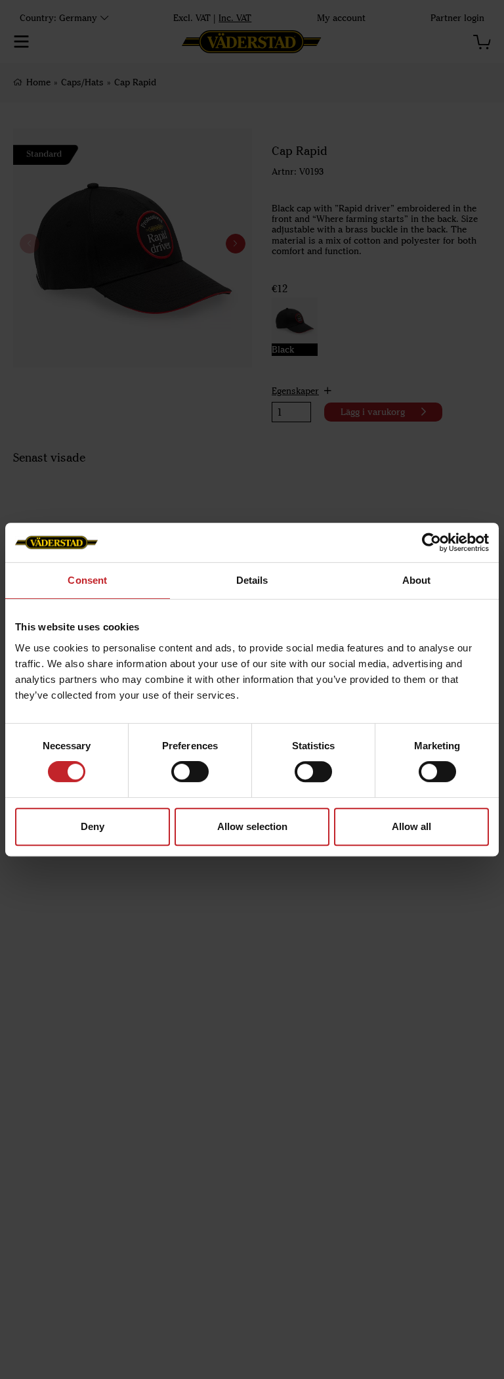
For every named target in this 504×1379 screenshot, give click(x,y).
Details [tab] (252, 580)
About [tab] (416, 580)
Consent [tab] (87, 580)
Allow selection (252, 826)
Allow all (411, 826)
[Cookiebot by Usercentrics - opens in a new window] (431, 542)
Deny (92, 826)
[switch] (190, 771)
